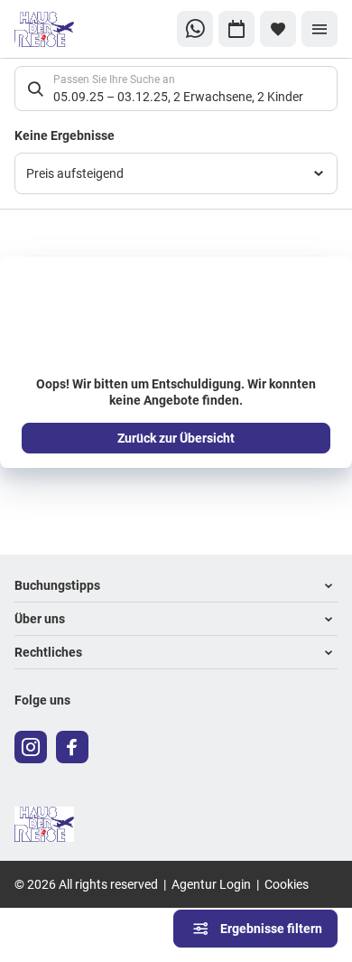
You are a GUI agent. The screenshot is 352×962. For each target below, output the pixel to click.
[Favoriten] (278, 29)
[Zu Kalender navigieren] (236, 29)
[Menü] (319, 29)
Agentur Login (211, 883)
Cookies (286, 883)
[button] (176, 585)
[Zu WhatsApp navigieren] (195, 29)
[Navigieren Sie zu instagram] (30, 747)
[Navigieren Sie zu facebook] (72, 747)
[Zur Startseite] (74, 29)
